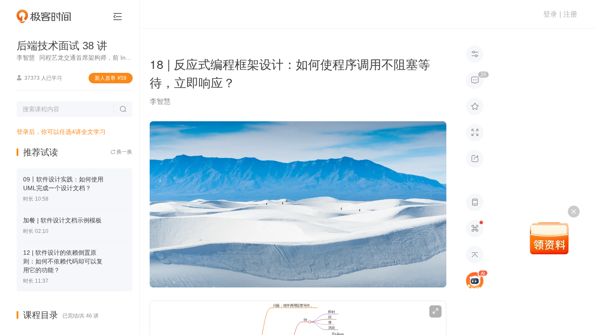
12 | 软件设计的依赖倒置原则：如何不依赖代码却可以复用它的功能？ (63, 261)
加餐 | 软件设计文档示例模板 (62, 220)
